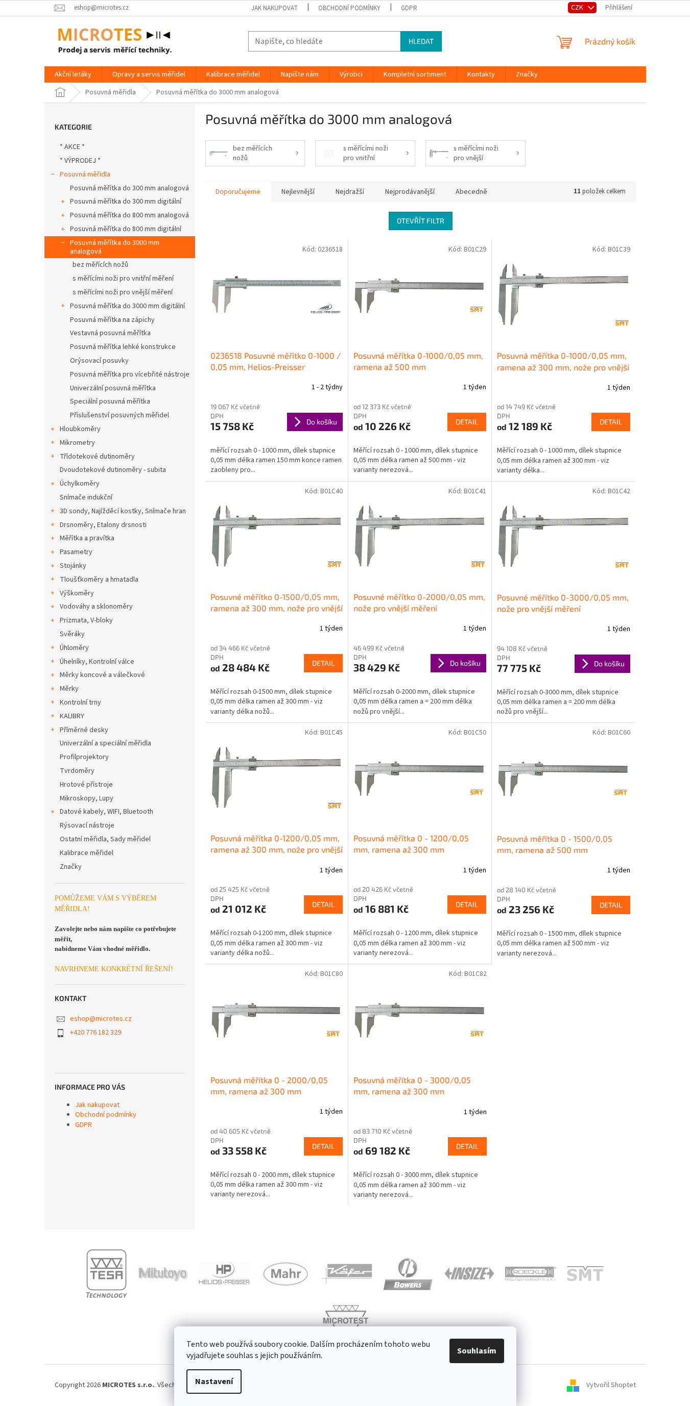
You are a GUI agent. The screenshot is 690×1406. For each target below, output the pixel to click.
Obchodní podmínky (349, 8)
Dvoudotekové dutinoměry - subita (113, 470)
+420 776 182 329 (95, 1032)
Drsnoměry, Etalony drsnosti (103, 525)
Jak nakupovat (274, 8)
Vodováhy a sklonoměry (96, 606)
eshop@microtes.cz (101, 1019)
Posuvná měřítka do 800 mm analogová (129, 215)
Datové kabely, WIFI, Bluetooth (106, 812)
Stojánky (73, 566)
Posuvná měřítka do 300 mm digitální (125, 201)
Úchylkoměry (80, 484)
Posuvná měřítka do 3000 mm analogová (114, 247)
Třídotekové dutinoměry (97, 456)
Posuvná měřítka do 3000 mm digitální (127, 306)
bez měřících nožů (100, 265)
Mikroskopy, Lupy (86, 798)
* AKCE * (72, 147)
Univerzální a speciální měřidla (105, 743)
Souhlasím (476, 1351)
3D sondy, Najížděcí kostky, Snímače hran (123, 511)
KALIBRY (72, 716)
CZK (578, 7)
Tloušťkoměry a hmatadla (99, 579)
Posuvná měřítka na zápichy (112, 320)
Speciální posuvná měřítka (110, 401)
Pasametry (76, 552)
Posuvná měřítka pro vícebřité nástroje (129, 374)
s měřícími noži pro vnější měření (123, 292)
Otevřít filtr (420, 220)
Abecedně (471, 192)
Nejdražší (350, 192)
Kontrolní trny (80, 702)
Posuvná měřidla (85, 174)
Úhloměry (74, 648)
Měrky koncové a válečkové (102, 675)
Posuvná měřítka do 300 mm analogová (129, 188)
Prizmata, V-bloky (86, 620)
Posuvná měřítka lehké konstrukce (123, 347)
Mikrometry (77, 443)
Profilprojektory (84, 757)
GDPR (409, 8)
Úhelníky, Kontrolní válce (97, 662)
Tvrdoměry (77, 771)
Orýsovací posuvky (99, 361)
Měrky (69, 689)
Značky (71, 867)
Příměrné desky (84, 730)
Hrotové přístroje (86, 785)
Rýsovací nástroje (87, 825)
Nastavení (214, 1381)
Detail (467, 421)
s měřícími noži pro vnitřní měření (123, 278)
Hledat (421, 41)
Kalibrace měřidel (86, 853)
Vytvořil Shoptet (611, 1385)
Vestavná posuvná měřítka (110, 333)
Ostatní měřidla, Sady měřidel (105, 839)
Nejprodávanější (410, 192)
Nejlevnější (298, 192)
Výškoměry (77, 593)
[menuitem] (73, 74)
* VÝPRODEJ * (80, 161)
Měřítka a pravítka (87, 538)
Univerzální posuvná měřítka (113, 388)
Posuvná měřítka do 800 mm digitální (125, 229)
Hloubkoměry (80, 429)
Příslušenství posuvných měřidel (119, 415)
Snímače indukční (86, 497)
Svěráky (72, 634)
